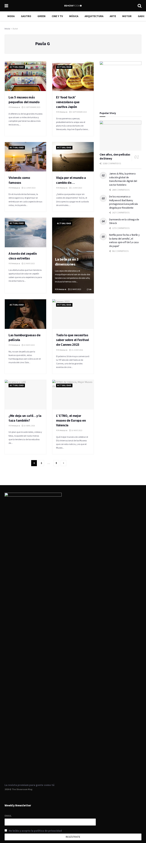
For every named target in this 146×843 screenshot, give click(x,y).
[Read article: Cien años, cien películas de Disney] (120, 135)
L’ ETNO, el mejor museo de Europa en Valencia (71, 420)
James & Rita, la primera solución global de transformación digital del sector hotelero (123, 179)
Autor (15, 28)
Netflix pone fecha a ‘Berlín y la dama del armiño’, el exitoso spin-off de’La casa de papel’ (124, 240)
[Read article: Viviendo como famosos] (25, 157)
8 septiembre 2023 (79, 112)
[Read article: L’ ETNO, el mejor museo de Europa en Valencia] (73, 394)
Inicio (7, 28)
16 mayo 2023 (76, 430)
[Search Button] (139, 5)
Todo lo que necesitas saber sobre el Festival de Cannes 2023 (72, 340)
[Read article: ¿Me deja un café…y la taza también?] (25, 394)
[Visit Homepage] (73, 5)
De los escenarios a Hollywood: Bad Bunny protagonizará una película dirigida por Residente (123, 202)
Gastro (26, 16)
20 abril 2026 (29, 425)
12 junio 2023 (29, 188)
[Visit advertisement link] (120, 82)
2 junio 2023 (76, 188)
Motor (127, 16)
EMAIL (8, 815)
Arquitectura (94, 16)
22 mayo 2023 (29, 263)
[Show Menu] (6, 5)
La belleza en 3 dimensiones (67, 261)
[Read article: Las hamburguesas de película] (25, 314)
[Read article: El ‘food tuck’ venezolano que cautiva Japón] (73, 76)
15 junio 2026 (77, 350)
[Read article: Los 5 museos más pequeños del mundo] (25, 76)
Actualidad (17, 67)
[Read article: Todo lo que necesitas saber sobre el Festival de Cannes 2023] (73, 314)
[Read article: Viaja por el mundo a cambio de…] (73, 157)
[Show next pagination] (63, 463)
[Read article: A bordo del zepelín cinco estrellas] (25, 232)
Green (41, 16)
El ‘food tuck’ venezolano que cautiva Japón (67, 102)
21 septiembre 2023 (31, 107)
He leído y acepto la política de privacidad (35, 830)
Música (73, 16)
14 (90, 289)
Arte (113, 16)
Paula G (16, 107)
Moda (11, 16)
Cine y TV (57, 16)
